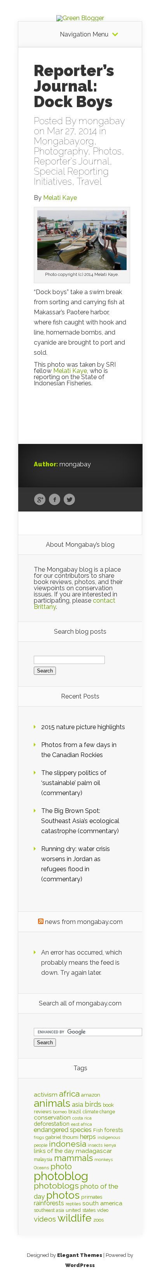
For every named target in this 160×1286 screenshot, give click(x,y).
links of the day (54, 1150)
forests (113, 1130)
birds (93, 1104)
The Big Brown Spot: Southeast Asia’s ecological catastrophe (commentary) (80, 821)
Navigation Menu (84, 34)
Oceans (41, 1167)
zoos (98, 1220)
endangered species (63, 1129)
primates (91, 1197)
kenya (110, 1145)
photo (61, 1166)
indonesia (67, 1144)
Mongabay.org (64, 141)
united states (81, 1210)
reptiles (73, 1203)
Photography (61, 151)
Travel (89, 181)
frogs (39, 1137)
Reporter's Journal (72, 161)
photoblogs (56, 1186)
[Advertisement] (80, 417)
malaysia (43, 1159)
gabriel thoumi (61, 1137)
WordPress (80, 1265)
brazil (74, 1111)
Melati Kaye (60, 197)
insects (95, 1145)
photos (63, 1195)
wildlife (74, 1218)
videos (45, 1219)
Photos (107, 151)
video (102, 1210)
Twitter (69, 500)
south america (102, 1203)
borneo (60, 1111)
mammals (73, 1158)
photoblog (61, 1176)
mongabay (101, 121)
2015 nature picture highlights (83, 727)
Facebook (55, 500)
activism (45, 1094)
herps (88, 1136)
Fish (98, 1130)
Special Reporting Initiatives (71, 176)
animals (52, 1103)
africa (69, 1094)
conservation (52, 1117)
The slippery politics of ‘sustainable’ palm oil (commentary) (73, 783)
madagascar (94, 1150)
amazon (90, 1095)
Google (40, 500)
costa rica (82, 1118)
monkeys (103, 1159)
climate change (99, 1111)
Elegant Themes (79, 1255)
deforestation (52, 1123)
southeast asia (49, 1210)
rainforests (49, 1203)
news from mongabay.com (84, 922)
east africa (81, 1124)
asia (77, 1104)
